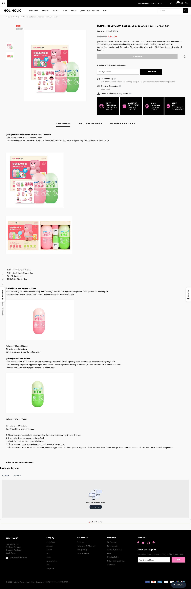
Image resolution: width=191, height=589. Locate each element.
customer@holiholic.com (18, 557)
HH (3, 3)
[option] (55, 65)
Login (170, 4)
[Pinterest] (154, 543)
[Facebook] (138, 543)
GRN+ (115, 31)
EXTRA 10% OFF (143, 3)
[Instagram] (148, 543)
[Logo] (12, 10)
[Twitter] (143, 543)
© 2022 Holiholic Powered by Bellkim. (21, 582)
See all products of (104, 31)
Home (8, 17)
